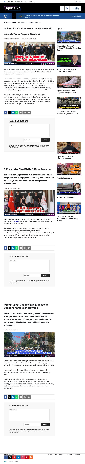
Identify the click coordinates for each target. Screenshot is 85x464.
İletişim (61, 454)
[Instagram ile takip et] (23, 457)
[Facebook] (5, 112)
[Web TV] (76, 1)
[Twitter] (9, 112)
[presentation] (10, 16)
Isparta (15, 22)
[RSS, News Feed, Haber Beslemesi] (31, 457)
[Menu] (62, 8)
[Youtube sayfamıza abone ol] (14, 457)
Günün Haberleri (18, 1)
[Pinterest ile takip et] (27, 457)
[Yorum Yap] (29, 112)
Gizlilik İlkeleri (68, 454)
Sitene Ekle (31, 1)
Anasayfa (8, 22)
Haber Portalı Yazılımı (12, 461)
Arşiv (25, 1)
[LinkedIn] (13, 112)
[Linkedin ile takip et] (18, 457)
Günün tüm (75, 16)
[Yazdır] (25, 112)
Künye (55, 454)
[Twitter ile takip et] (10, 457)
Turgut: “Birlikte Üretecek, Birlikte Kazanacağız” (38, 16)
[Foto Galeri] (80, 1)
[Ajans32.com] (12, 8)
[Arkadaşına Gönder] (20, 112)
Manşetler (10, 1)
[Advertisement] (31, 160)
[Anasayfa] (5, 1)
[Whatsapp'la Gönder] (16, 112)
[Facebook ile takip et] (6, 457)
